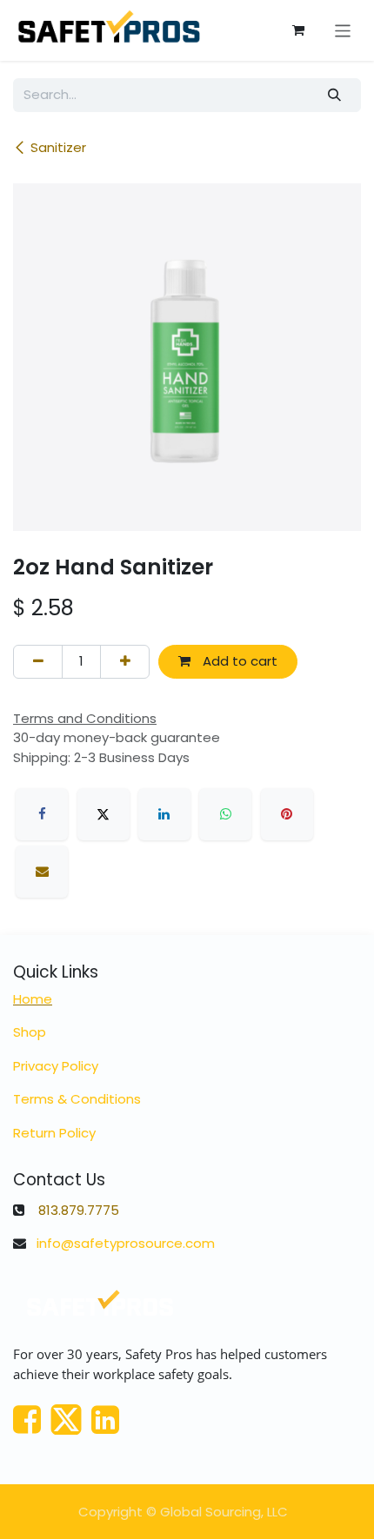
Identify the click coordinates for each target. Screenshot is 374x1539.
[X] (103, 814)
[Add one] (125, 662)
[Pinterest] (287, 814)
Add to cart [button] (238, 661)
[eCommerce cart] (298, 30)
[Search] (335, 95)
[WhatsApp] (225, 814)
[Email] (42, 872)
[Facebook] (42, 814)
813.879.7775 (78, 1210)
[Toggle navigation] (343, 30)
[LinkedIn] (164, 814)
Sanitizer (58, 147)
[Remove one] (38, 662)
